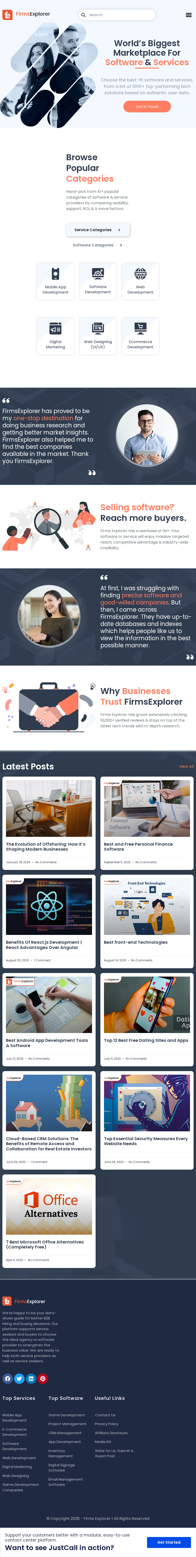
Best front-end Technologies (136, 942)
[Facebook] (7, 1378)
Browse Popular (90, 168)
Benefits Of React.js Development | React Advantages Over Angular (44, 944)
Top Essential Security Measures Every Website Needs (146, 1141)
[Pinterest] (43, 1378)
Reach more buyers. (143, 512)
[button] (189, 15)
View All (186, 766)
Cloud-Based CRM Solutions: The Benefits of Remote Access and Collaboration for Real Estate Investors (49, 1144)
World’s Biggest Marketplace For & (147, 52)
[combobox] (117, 15)
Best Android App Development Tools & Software (47, 1042)
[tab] (98, 230)
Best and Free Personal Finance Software (138, 846)
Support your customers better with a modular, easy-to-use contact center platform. (67, 1537)
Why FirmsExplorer (141, 696)
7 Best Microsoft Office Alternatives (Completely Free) (45, 1244)
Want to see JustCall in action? (59, 1547)
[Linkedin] (31, 1378)
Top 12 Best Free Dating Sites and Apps (146, 1040)
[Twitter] (19, 1378)
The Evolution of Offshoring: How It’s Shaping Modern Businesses (45, 846)
